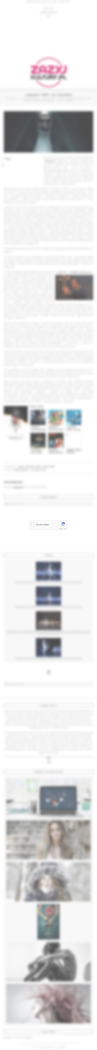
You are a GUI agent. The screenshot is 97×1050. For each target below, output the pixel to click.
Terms (64, 528)
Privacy (60, 528)
